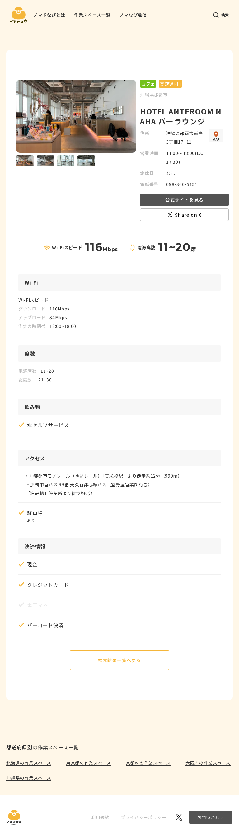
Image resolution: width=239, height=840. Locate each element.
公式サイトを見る (184, 200)
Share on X (188, 215)
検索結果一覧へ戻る (119, 660)
